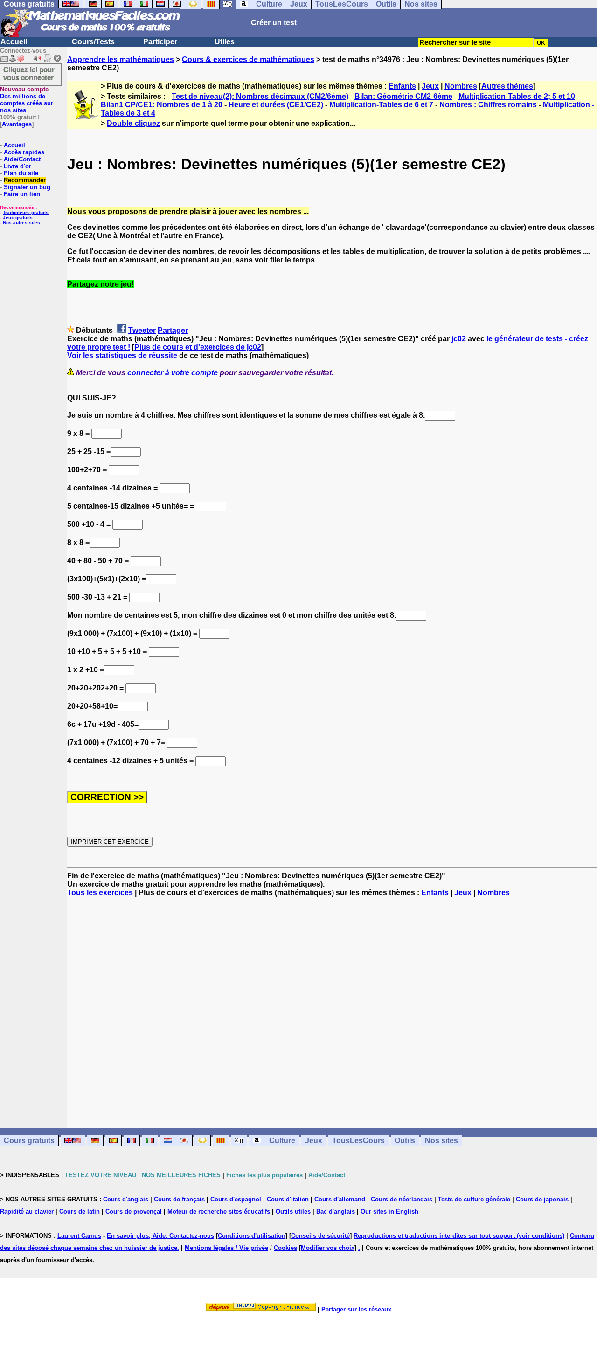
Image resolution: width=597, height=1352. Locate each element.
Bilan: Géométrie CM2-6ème (403, 96)
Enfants (402, 86)
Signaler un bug (27, 187)
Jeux (430, 86)
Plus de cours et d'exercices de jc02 (197, 347)
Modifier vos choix (327, 1247)
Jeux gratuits (18, 217)
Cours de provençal (133, 1211)
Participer (160, 42)
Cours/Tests (93, 42)
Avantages (17, 124)
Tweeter (142, 330)
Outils (405, 1141)
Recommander (25, 180)
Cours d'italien (288, 1199)
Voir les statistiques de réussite (122, 355)
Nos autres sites (21, 222)
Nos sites (441, 1141)
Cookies (285, 1247)
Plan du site (21, 173)
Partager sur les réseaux (356, 1309)
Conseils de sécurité (320, 1235)
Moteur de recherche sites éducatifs (218, 1211)
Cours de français (179, 1199)
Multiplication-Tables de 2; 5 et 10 (516, 96)
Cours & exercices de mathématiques (248, 59)
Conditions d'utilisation (251, 1235)
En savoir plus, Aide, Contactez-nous (160, 1235)
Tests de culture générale (474, 1199)
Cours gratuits (29, 1141)
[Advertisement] (332, 1004)
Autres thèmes (507, 86)
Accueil (13, 42)
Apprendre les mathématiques (120, 59)
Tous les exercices (100, 893)
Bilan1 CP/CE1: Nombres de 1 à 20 (161, 105)
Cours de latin (79, 1211)
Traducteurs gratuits (26, 212)
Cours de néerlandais (401, 1199)
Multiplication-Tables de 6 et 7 (381, 105)
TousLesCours (358, 1141)
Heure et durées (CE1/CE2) (276, 105)
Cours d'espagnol (235, 1199)
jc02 (458, 339)
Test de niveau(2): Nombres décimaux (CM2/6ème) (260, 96)
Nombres (460, 86)
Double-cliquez (133, 123)
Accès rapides (24, 152)
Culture (282, 1141)
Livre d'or (17, 166)
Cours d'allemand (339, 1199)
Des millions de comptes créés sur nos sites (26, 100)
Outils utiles (293, 1211)
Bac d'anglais (335, 1211)
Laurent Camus (79, 1235)
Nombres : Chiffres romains (488, 105)
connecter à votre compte (172, 373)
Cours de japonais (542, 1199)
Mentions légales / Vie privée (226, 1247)
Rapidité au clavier (27, 1211)
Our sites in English (389, 1211)
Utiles (225, 42)
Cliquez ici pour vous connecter (29, 73)
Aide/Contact (22, 159)
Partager (173, 330)
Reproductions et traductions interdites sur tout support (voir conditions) (459, 1235)
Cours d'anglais (125, 1199)
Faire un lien (22, 194)
